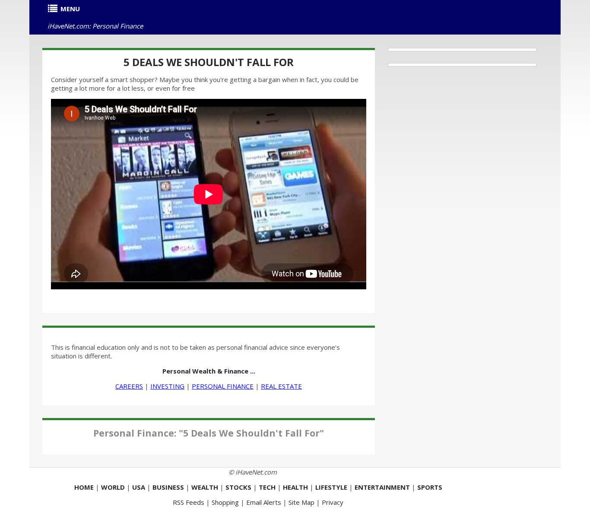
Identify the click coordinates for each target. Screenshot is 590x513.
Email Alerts (263, 502)
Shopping (225, 502)
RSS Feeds (188, 502)
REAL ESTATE (281, 386)
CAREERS (129, 386)
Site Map (301, 502)
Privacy (332, 502)
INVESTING (167, 386)
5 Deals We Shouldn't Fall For (209, 62)
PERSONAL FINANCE (223, 386)
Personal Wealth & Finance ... (208, 371)
